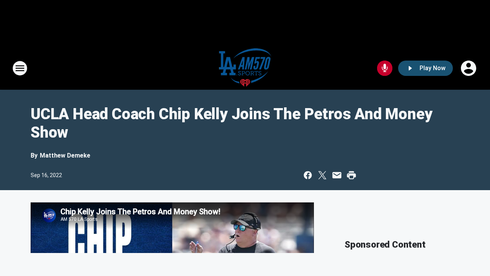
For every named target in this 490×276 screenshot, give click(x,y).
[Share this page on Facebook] (307, 175)
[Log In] (469, 68)
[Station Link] (245, 68)
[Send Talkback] (384, 68)
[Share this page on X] (322, 175)
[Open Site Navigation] (20, 68)
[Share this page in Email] (337, 175)
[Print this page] (351, 175)
